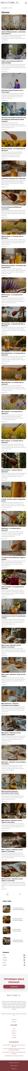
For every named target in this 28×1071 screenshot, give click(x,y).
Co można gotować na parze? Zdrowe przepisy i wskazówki (18, 908)
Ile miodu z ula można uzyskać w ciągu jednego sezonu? (13, 500)
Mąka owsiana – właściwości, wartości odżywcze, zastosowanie (11, 733)
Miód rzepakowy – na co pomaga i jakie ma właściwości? (12, 441)
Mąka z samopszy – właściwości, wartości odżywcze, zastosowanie (12, 850)
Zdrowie (5, 965)
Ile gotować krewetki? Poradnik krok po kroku (18, 940)
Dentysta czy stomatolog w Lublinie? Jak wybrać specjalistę (12, 62)
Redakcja (14, 1019)
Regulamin (14, 1069)
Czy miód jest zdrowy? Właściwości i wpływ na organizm (13, 558)
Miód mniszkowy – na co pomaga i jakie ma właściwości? (12, 237)
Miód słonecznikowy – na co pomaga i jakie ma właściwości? (13, 149)
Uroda (4, 962)
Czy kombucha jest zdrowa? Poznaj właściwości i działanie (13, 617)
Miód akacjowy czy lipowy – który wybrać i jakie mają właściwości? (13, 266)
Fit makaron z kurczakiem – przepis (14, 1056)
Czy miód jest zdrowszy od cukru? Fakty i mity (13, 178)
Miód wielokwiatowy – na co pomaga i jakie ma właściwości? (13, 354)
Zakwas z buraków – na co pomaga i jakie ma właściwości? (12, 587)
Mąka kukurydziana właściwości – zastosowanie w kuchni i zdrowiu (10, 792)
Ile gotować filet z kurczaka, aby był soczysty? (17, 930)
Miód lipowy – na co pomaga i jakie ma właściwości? (11, 529)
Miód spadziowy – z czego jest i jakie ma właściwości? (11, 471)
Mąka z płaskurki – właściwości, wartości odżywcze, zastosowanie (11, 821)
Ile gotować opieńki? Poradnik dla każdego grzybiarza (18, 919)
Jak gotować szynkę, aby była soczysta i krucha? (14, 1045)
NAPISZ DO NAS (14, 987)
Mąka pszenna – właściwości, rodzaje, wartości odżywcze (13, 675)
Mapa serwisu (14, 1066)
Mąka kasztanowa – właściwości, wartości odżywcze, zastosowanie (12, 880)
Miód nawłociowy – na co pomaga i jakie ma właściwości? (12, 383)
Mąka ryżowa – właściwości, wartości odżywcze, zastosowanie (13, 763)
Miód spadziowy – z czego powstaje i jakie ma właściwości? (13, 325)
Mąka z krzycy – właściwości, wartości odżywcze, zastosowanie (11, 646)
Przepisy (5, 960)
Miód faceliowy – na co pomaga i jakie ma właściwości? (11, 412)
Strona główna (4, 8)
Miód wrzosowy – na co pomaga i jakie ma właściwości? (12, 295)
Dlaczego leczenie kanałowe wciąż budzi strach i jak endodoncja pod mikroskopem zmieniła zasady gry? (13, 119)
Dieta (4, 955)
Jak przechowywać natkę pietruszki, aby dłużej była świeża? (14, 1049)
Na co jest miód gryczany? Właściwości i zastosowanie (11, 208)
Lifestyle (5, 957)
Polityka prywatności (14, 1063)
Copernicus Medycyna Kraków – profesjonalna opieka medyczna (13, 33)
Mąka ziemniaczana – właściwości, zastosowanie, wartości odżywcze (10, 704)
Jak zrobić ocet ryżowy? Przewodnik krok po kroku (13, 1053)
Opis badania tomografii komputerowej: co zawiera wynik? (12, 91)
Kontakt (14, 1022)
